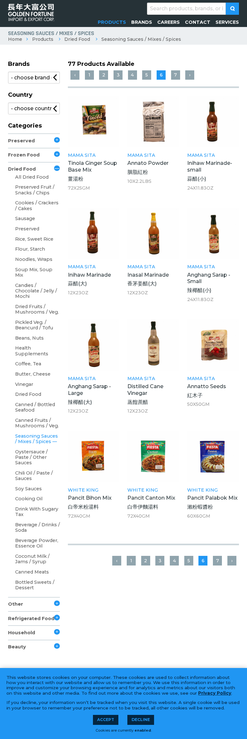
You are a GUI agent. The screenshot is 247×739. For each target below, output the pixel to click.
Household (21, 633)
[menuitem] (112, 22)
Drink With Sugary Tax (36, 511)
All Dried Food (32, 177)
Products (42, 39)
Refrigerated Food (31, 618)
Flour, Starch (30, 249)
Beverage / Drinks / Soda (37, 527)
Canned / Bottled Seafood (35, 407)
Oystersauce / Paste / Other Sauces (31, 457)
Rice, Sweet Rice (34, 239)
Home (15, 39)
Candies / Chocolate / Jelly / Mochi (36, 290)
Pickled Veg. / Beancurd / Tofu (34, 325)
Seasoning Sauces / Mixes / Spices (141, 39)
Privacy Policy (214, 693)
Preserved (21, 141)
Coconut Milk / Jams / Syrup (32, 559)
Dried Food (77, 39)
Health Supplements (31, 350)
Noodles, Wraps (33, 259)
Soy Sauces (28, 489)
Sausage (25, 218)
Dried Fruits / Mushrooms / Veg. (37, 309)
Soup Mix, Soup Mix (33, 272)
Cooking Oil (28, 499)
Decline (141, 719)
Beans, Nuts (29, 338)
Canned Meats (32, 572)
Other (15, 604)
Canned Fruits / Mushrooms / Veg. (37, 423)
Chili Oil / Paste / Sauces (34, 475)
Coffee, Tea (28, 364)
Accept (105, 719)
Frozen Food (24, 155)
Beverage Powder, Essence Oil (36, 543)
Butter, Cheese (32, 374)
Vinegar (24, 384)
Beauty (17, 647)
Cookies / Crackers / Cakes (37, 205)
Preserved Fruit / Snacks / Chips (34, 189)
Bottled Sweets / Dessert (34, 585)
